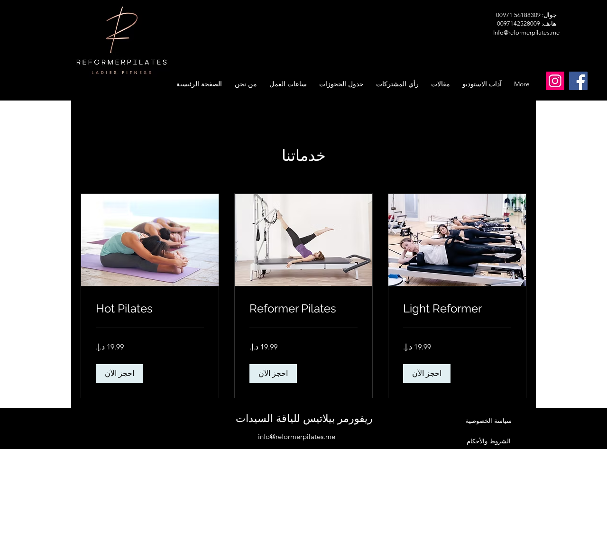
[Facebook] (578, 81)
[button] (427, 373)
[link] (457, 308)
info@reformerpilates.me (296, 436)
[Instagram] (555, 81)
